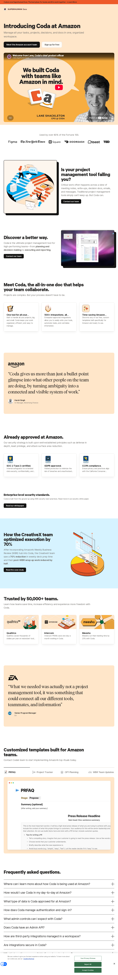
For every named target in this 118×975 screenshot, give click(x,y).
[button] (17, 772)
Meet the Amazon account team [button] (21, 44)
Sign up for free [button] (51, 44)
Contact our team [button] (71, 201)
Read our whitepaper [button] (15, 505)
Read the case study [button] (15, 570)
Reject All (87, 964)
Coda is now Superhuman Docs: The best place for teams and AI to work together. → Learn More (40, 2)
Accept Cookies (88, 970)
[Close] (114, 963)
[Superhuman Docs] (15, 9)
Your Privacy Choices (88, 958)
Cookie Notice (28, 959)
